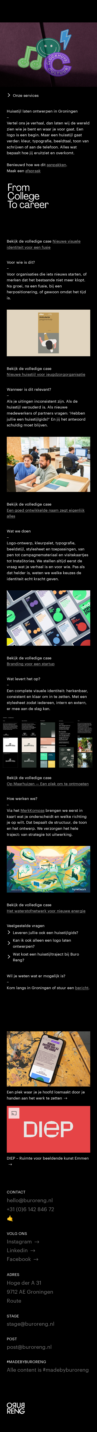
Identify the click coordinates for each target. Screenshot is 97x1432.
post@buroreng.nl (29, 1346)
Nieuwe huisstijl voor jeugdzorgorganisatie (46, 374)
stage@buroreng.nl (30, 1323)
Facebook (19, 1258)
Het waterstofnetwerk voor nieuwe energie (46, 910)
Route (14, 1300)
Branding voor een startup (31, 663)
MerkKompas (32, 810)
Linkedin (17, 1249)
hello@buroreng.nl (30, 1199)
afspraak (33, 170)
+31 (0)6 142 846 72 (30, 1208)
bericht (81, 987)
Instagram (19, 1241)
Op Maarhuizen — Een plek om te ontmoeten (48, 783)
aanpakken (56, 164)
